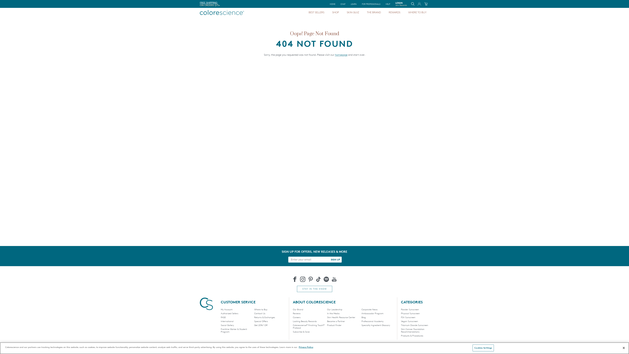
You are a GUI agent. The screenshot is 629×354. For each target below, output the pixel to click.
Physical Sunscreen (410, 313)
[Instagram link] (302, 279)
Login (401, 3)
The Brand (374, 12)
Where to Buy (417, 12)
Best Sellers (316, 12)
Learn (354, 4)
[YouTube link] (334, 279)
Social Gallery (227, 325)
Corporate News (370, 309)
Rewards (394, 12)
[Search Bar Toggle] (413, 4)
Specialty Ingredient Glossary (376, 325)
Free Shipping (208, 2)
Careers (297, 317)
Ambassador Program (372, 313)
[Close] (623, 348)
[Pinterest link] (310, 279)
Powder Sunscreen (410, 309)
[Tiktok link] (318, 279)
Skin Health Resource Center (341, 317)
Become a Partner (336, 321)
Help (388, 4)
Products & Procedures (412, 335)
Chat (343, 4)
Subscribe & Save (301, 331)
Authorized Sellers (229, 313)
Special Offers (261, 321)
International (227, 321)
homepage (341, 54)
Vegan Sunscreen (409, 321)
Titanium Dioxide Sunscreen (414, 325)
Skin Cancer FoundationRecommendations (412, 330)
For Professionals (371, 4)
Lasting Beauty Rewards (305, 321)
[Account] (419, 4)
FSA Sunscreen (408, 317)
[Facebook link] (294, 279)
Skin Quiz (353, 12)
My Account (226, 309)
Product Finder (334, 325)
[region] (314, 348)
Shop (335, 12)
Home (332, 4)
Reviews (297, 313)
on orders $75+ (210, 5)
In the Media (333, 313)
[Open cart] (426, 4)
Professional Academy (372, 321)
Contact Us (259, 313)
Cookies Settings (483, 347)
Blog (364, 317)
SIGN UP (335, 259)
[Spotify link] (326, 279)
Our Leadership (334, 309)
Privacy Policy (306, 347)
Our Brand (298, 309)
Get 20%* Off (260, 325)
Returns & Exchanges (264, 317)
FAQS (223, 317)
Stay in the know (314, 288)
